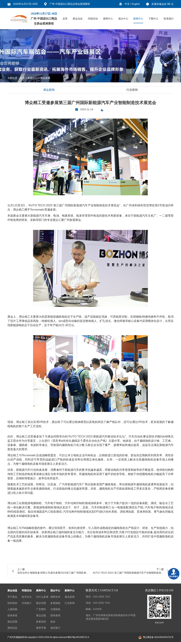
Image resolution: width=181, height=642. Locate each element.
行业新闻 (132, 89)
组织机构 (12, 603)
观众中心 (123, 18)
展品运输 (41, 615)
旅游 (52, 621)
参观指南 (55, 603)
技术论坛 (27, 596)
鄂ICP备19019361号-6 (78, 637)
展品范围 (12, 621)
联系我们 (169, 18)
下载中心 (153, 18)
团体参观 (55, 615)
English (136, 3)
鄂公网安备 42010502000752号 (158, 637)
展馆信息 (12, 627)
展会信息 (78, 18)
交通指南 (55, 609)
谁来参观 (12, 615)
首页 (65, 18)
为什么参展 (42, 596)
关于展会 (12, 596)
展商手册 (41, 627)
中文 (127, 3)
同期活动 (93, 18)
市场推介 (27, 603)
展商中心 (108, 18)
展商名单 (55, 596)
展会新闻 (45, 78)
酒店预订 (55, 627)
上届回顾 (12, 609)
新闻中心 (138, 18)
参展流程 (41, 621)
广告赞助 (41, 609)
